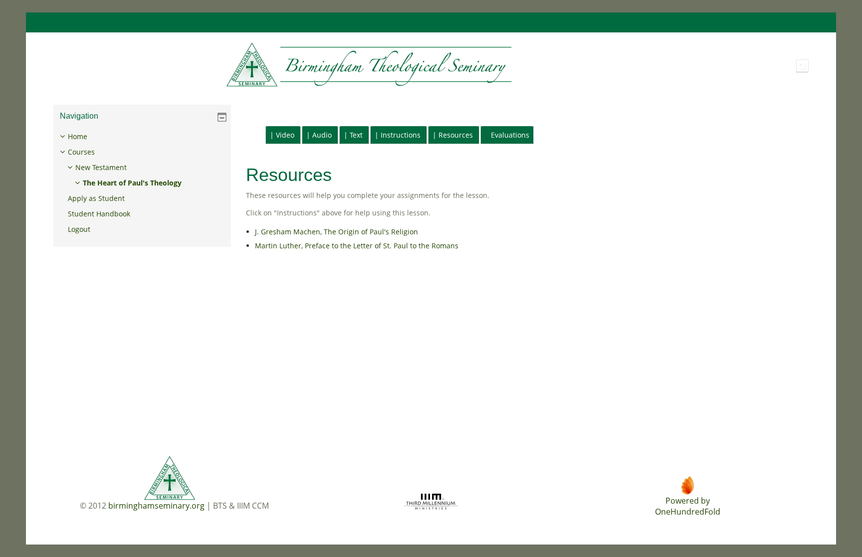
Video (285, 135)
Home (77, 136)
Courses (81, 152)
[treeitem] (142, 183)
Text (356, 135)
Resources (455, 135)
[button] (802, 65)
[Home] (280, 65)
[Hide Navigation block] (221, 117)
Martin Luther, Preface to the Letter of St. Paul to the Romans (356, 245)
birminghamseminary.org (156, 505)
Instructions (401, 135)
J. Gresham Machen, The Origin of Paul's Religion (336, 231)
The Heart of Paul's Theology (132, 182)
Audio (322, 135)
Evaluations (510, 135)
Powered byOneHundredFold (687, 506)
